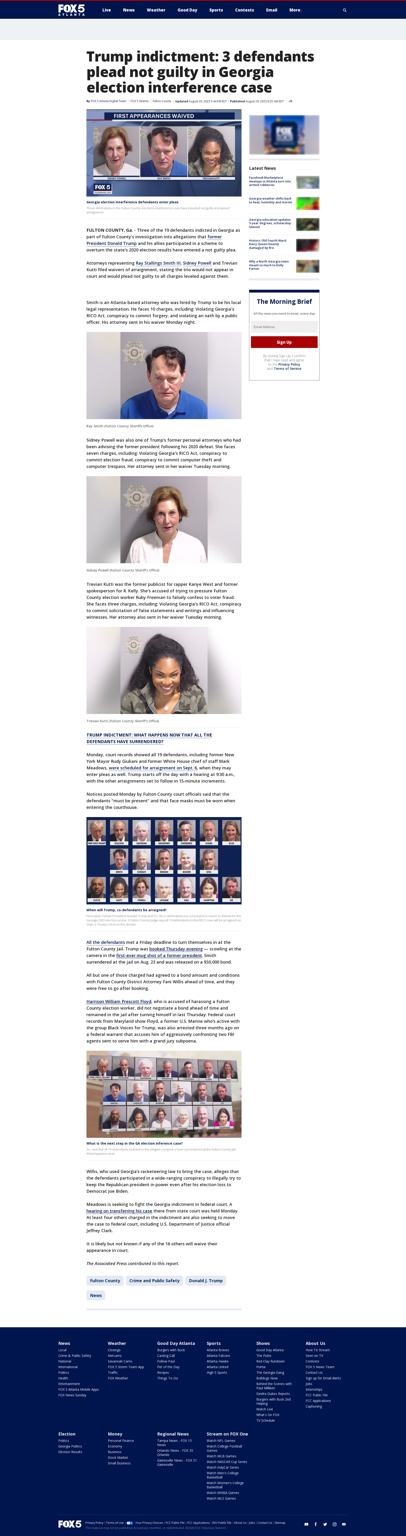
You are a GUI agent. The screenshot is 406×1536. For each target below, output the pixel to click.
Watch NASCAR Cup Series (227, 1461)
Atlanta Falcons (218, 1355)
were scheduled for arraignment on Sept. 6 (153, 768)
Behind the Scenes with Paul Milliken (274, 1386)
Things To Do (167, 1378)
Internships (314, 1389)
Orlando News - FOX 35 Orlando (175, 1452)
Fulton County (162, 101)
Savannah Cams (120, 1361)
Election (66, 1434)
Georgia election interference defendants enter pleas (132, 202)
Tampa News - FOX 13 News (174, 1442)
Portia (260, 1367)
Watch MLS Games (221, 1498)
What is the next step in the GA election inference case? (134, 1143)
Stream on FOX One (227, 1434)
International (68, 1367)
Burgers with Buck (171, 1350)
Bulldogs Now (267, 1378)
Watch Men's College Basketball (223, 1475)
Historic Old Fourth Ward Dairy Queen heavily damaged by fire (267, 244)
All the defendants (105, 942)
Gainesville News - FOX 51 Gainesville (177, 1462)
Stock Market (118, 1457)
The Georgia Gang (270, 1372)
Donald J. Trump (206, 1280)
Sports (214, 1343)
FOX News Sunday (72, 1395)
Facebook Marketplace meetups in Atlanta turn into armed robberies (270, 181)
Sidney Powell (197, 263)
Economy (115, 1446)
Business (114, 1452)
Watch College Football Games (224, 1448)
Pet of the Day (168, 1367)
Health (63, 1378)
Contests (312, 1361)
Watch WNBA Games (223, 1492)
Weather (117, 1343)
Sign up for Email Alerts (323, 1378)
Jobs (309, 1384)
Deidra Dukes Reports (273, 1393)
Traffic (113, 1372)
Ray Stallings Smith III (158, 263)
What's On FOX (267, 1415)
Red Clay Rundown (270, 1361)
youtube (306, 1524)
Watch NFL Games (221, 1440)
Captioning (314, 1406)
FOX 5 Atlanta (139, 101)
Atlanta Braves (218, 1350)
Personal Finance (121, 1440)
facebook (316, 1524)
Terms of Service (287, 368)
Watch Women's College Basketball (225, 1485)
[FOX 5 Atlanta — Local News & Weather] (73, 10)
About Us (315, 1343)
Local (62, 1350)
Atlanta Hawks (218, 1361)
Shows (263, 1343)
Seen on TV (314, 1355)
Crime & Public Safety (74, 1355)
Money (115, 1434)
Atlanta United (217, 1367)
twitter (325, 1524)
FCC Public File (317, 1395)
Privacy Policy (289, 364)
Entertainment (69, 1384)
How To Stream (318, 1350)
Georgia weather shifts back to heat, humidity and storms (270, 200)
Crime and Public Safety (154, 1280)
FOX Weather (118, 1378)
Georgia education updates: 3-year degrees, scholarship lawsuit (270, 223)
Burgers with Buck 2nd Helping (273, 1401)
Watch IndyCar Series (223, 1467)
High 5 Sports (217, 1372)
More (294, 10)
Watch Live (264, 1409)
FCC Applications (318, 1400)
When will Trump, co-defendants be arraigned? (126, 910)
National (64, 1361)
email (344, 1524)
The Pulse (263, 1355)
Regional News (173, 1434)
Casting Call (166, 1355)
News (96, 1295)
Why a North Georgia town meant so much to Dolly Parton (269, 265)
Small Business (119, 1463)
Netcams (115, 1355)
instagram (334, 1524)
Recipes (163, 1372)
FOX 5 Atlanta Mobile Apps (78, 1389)
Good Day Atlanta (176, 1343)
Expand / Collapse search (345, 10)
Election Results (70, 1452)
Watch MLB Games (221, 1456)
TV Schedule (265, 1420)
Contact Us (314, 1372)
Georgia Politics (70, 1446)
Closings (114, 1350)
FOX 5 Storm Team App (126, 1367)
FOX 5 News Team (320, 1367)
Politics (63, 1372)
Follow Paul (166, 1361)
